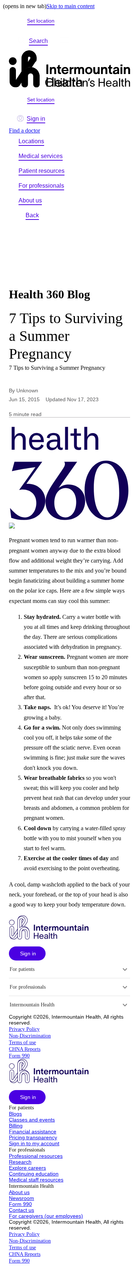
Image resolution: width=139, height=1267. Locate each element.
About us (30, 200)
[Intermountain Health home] (69, 69)
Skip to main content (70, 6)
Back (32, 215)
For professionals (41, 185)
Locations (31, 141)
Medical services (41, 156)
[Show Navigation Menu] (64, 41)
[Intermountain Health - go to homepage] (49, 937)
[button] (27, 953)
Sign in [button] (36, 118)
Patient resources (41, 171)
